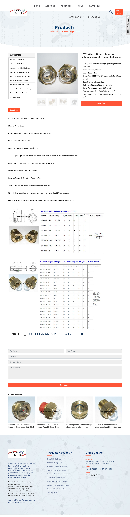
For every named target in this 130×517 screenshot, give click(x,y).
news (80, 6)
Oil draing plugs (15, 97)
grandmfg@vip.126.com (93, 475)
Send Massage (65, 385)
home (37, 6)
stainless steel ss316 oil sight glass (20, 491)
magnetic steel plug (14, 495)
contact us (94, 17)
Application (75, 17)
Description (14, 110)
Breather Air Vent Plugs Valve (19, 84)
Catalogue (95, 6)
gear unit (31, 495)
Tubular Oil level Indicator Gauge (20, 89)
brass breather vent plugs (16, 493)
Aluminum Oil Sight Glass (18, 64)
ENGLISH (118, 13)
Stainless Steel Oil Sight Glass (20, 68)
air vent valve (30, 493)
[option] (57, 74)
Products (54, 31)
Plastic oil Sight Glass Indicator (20, 76)
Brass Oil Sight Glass (71, 31)
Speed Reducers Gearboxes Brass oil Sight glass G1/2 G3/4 (21, 426)
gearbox (25, 495)
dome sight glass (14, 484)
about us (50, 6)
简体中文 (118, 10)
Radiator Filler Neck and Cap (19, 93)
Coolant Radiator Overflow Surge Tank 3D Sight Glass (48, 426)
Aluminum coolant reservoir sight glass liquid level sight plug (108, 426)
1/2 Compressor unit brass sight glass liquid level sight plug (79, 426)
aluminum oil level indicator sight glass (20, 486)
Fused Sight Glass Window (19, 80)
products (66, 6)
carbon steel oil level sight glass (18, 489)
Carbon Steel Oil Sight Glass (19, 72)
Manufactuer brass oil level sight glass (21, 482)
